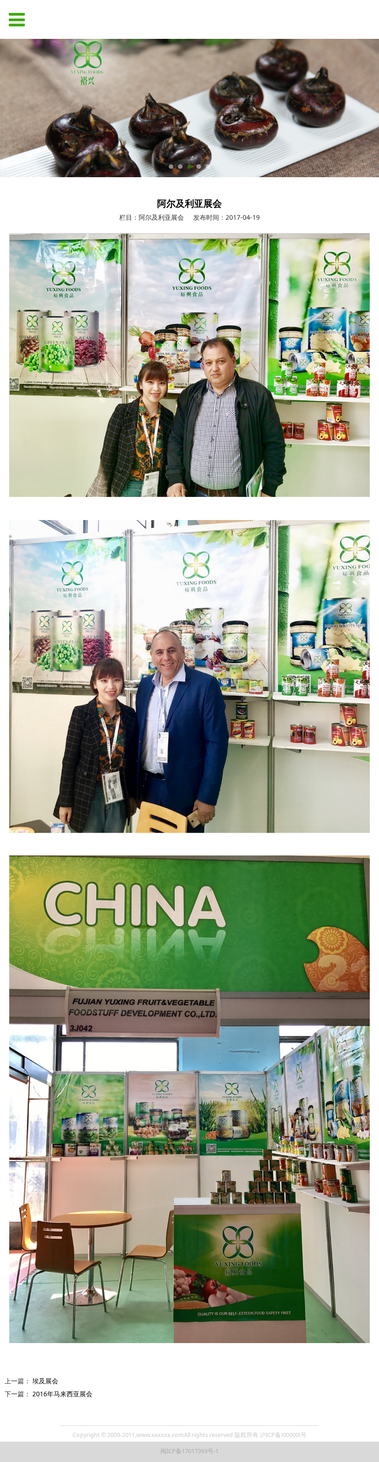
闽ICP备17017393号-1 (189, 1451)
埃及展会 (45, 1380)
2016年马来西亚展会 (62, 1393)
